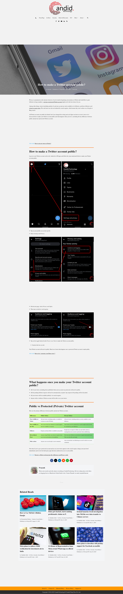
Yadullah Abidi (53, 518)
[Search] (87, 17)
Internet (34, 519)
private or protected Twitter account (53, 102)
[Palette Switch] (36, 18)
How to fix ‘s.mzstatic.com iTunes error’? (45, 353)
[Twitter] (59, 21)
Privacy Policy (69, 588)
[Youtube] (61, 21)
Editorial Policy (60, 588)
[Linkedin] (64, 21)
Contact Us (51, 588)
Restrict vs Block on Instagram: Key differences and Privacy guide (51, 455)
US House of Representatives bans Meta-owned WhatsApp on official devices (60, 549)
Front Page (41, 18)
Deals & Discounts (63, 18)
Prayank (49, 89)
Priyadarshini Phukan (26, 519)
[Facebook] (56, 21)
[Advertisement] (61, 34)
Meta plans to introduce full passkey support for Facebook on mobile (90, 544)
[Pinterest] (71, 460)
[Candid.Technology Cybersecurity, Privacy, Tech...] (61, 8)
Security (55, 18)
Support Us (78, 588)
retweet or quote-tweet (34, 108)
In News (48, 18)
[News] (67, 21)
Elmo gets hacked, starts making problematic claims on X (60, 512)
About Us (44, 588)
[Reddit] (63, 460)
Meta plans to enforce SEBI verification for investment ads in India (32, 548)
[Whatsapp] (67, 460)
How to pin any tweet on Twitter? (43, 143)
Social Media (39, 519)
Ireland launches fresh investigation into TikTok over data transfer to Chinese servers (90, 514)
